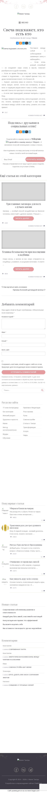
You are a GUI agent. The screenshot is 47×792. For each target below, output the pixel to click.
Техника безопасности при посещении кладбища (23, 253)
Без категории (8, 412)
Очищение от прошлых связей (24, 561)
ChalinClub (38, 783)
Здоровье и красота (10, 419)
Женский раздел (9, 415)
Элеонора (6, 671)
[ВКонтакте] (17, 43)
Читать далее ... (23, 218)
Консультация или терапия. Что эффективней (20, 620)
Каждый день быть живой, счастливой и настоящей (22, 616)
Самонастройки (29, 419)
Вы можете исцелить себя (13, 624)
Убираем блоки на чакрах (22, 508)
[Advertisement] (23, 470)
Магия (34, 38)
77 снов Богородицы (10, 408)
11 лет (23, 38)
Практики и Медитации (31, 408)
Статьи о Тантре (29, 423)
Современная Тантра (17, 649)
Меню (23, 22)
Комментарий (7, 317)
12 (41, 557)
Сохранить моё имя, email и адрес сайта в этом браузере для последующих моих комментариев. (22, 365)
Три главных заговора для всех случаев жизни (23, 205)
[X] (26, 43)
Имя (3, 332)
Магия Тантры (33, 779)
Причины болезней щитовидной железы (28, 290)
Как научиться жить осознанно (15, 287)
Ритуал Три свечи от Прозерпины (26, 545)
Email (4, 341)
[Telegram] (29, 43)
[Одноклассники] (20, 43)
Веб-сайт (6, 350)
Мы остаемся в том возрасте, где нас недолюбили (22, 628)
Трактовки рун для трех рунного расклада (25, 526)
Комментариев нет (35, 115)
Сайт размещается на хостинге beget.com (23, 791)
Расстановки (28, 412)
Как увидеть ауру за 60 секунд (24, 579)
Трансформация (29, 427)
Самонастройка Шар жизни (20, 667)
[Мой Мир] (23, 43)
